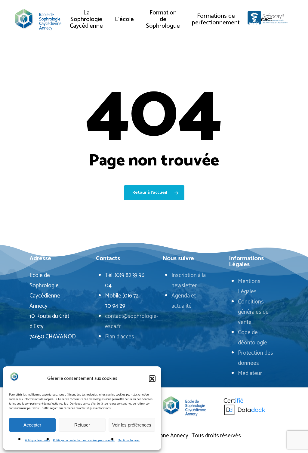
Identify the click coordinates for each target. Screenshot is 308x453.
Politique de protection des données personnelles (84, 440)
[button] (152, 379)
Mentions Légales (129, 440)
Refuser (82, 424)
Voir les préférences (131, 424)
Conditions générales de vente (253, 312)
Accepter (32, 424)
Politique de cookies (37, 440)
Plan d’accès (119, 336)
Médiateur (250, 373)
